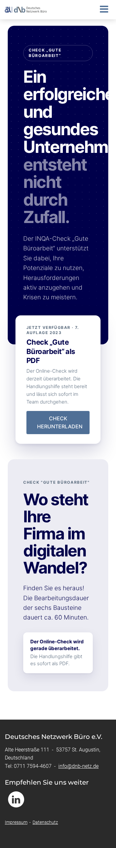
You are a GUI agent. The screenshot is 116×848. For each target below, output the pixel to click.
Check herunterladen (58, 422)
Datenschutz (45, 822)
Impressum (16, 822)
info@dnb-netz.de (78, 766)
